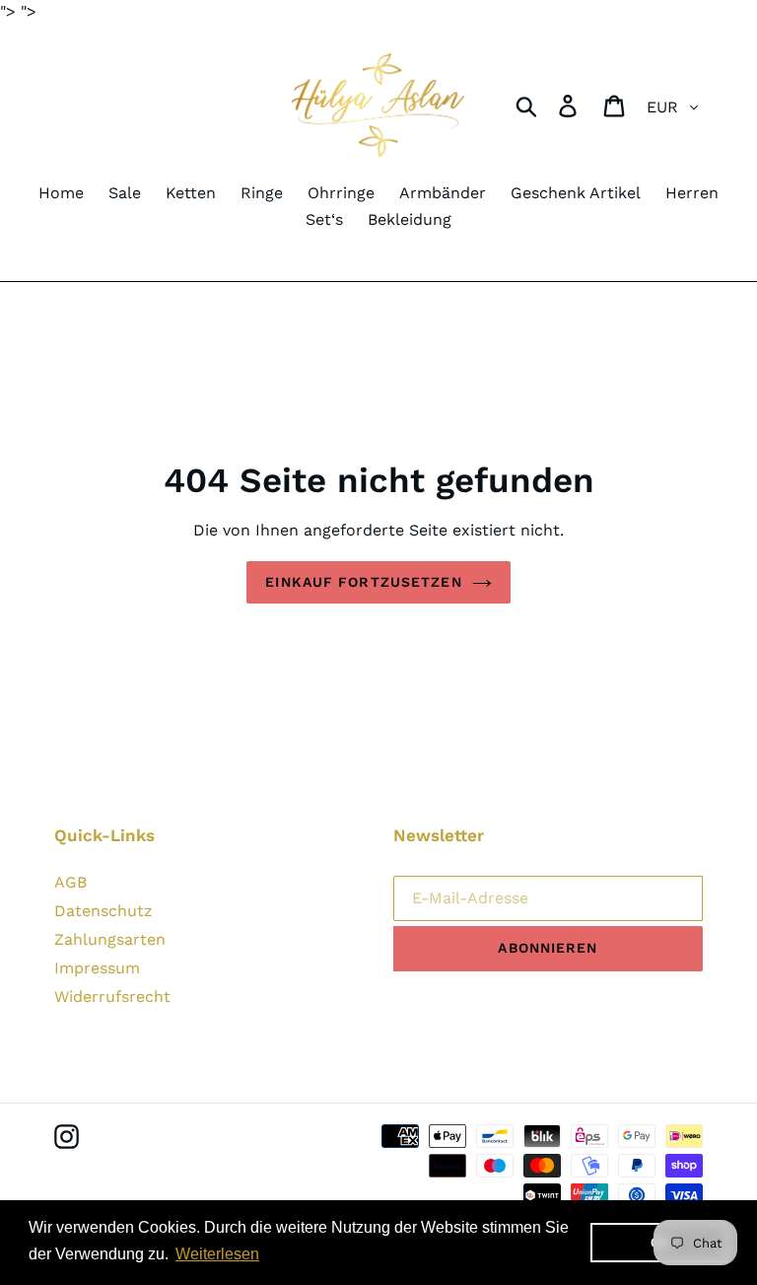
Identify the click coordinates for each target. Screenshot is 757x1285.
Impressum (97, 968)
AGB (70, 882)
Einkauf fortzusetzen (363, 582)
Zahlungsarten (110, 939)
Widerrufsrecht (112, 996)
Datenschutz (103, 910)
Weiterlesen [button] (217, 1254)
